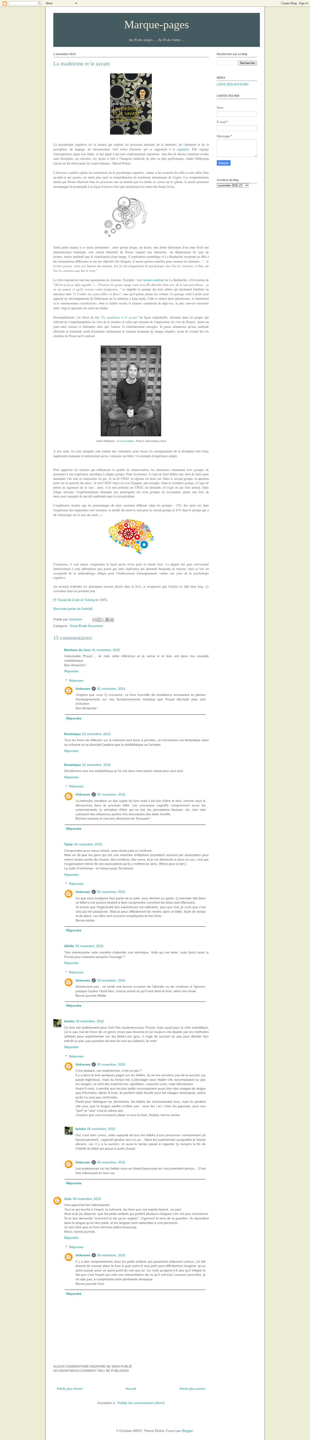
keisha (69, 1021)
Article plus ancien (192, 1388)
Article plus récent (69, 1388)
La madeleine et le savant (119, 317)
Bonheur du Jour (77, 650)
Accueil (131, 1388)
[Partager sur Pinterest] (112, 619)
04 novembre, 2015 (87, 1199)
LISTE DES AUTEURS (232, 84)
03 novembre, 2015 (89, 946)
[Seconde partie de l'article (72, 608)
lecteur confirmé (153, 280)
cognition (183, 149)
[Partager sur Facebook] (107, 619)
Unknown (83, 688)
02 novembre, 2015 (88, 844)
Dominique (72, 734)
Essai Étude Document (86, 626)
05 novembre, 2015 (101, 1129)
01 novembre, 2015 (106, 650)
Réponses (76, 680)
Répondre (71, 671)
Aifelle (69, 946)
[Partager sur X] (103, 619)
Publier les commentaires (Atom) (141, 1403)
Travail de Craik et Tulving (75, 600)
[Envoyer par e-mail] (94, 619)
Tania (68, 844)
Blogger (187, 1431)
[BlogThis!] (99, 619)
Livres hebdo (126, 441)
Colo (67, 1199)
